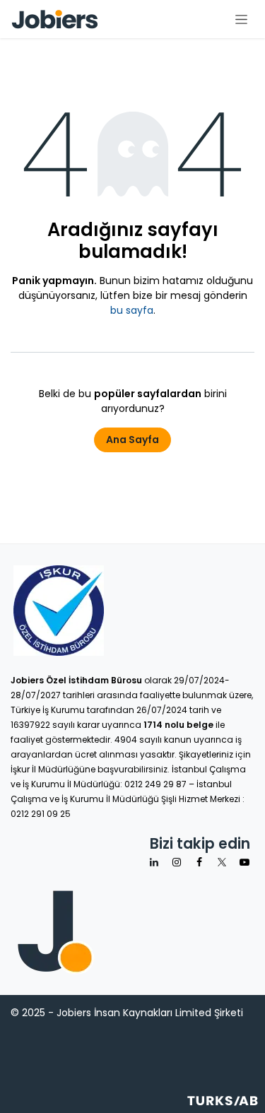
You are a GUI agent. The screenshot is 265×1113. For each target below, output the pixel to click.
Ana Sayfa (132, 439)
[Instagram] (177, 862)
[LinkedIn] (154, 862)
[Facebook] (199, 862)
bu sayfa (131, 310)
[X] (222, 862)
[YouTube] (244, 862)
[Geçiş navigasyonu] (241, 19)
